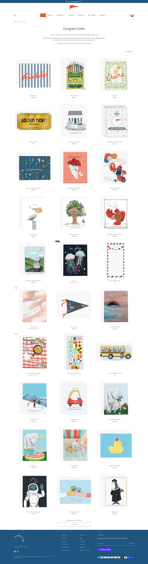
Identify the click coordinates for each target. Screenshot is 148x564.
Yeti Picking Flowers (114, 419)
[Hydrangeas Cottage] (74, 120)
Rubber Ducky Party (114, 465)
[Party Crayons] (74, 74)
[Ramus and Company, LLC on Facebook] (15, 552)
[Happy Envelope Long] (114, 259)
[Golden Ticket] (33, 120)
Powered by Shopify (18, 557)
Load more (74, 524)
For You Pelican (33, 234)
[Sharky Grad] (114, 490)
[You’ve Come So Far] (114, 305)
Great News (33, 327)
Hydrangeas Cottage (74, 142)
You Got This (73, 327)
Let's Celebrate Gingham (33, 373)
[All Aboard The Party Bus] (114, 351)
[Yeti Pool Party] (33, 444)
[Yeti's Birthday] (74, 444)
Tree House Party (74, 234)
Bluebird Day (33, 419)
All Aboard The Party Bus (115, 373)
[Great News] (33, 305)
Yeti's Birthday (74, 465)
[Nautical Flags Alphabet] (74, 351)
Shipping (82, 547)
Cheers (115, 95)
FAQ (81, 538)
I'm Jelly (74, 280)
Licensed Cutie (74, 419)
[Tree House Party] (74, 213)
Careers (64, 541)
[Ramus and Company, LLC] (74, 8)
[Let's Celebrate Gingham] (33, 351)
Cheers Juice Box (74, 512)
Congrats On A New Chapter (114, 142)
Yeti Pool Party (33, 465)
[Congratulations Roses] (74, 166)
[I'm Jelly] (74, 259)
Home (15, 21)
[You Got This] (74, 305)
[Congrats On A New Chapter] (114, 120)
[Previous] (58, 1)
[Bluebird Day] (33, 398)
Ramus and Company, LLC (26, 556)
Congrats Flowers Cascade (33, 188)
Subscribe (82, 544)
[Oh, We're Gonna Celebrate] (33, 259)
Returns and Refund (85, 550)
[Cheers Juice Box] (74, 490)
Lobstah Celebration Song (114, 234)
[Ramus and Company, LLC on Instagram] (18, 552)
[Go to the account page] (129, 15)
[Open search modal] (15, 15)
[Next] (90, 1)
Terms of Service (66, 550)
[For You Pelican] (33, 213)
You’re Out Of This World (33, 512)
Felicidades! (33, 95)
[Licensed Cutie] (74, 398)
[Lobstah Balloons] (114, 166)
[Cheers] (114, 74)
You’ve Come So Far (114, 327)
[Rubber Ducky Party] (114, 444)
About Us (64, 538)
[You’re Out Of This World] (33, 490)
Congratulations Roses (74, 188)
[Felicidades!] (33, 74)
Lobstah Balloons (115, 188)
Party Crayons (74, 95)
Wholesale (64, 544)
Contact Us (83, 541)
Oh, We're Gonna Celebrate (33, 280)
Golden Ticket (33, 142)
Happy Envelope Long (115, 280)
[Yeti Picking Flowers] (114, 398)
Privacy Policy (65, 547)
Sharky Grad (114, 512)
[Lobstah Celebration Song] (114, 213)
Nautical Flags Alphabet (74, 373)
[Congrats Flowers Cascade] (33, 166)
